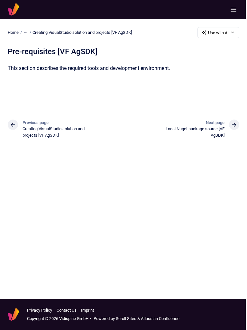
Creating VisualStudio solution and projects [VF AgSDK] (82, 32)
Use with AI (218, 32)
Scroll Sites (126, 318)
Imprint (87, 310)
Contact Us (67, 310)
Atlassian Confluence (160, 318)
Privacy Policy (39, 310)
